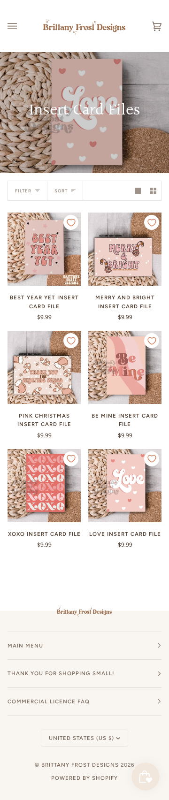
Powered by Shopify (84, 778)
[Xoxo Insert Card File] (44, 485)
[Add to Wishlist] (70, 222)
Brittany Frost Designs (80, 765)
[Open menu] (22, 26)
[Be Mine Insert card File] (124, 367)
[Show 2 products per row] (153, 190)
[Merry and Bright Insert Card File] (124, 249)
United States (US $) (81, 738)
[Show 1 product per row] (138, 190)
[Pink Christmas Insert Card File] (44, 367)
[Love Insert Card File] (124, 485)
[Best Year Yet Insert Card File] (44, 249)
